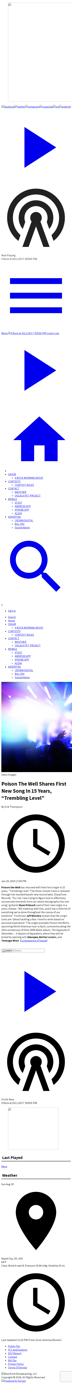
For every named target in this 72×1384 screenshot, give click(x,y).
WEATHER (20, 492)
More (4, 1166)
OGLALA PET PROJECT (28, 495)
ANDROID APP (23, 506)
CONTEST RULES (24, 485)
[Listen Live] (36, 145)
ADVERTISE (14, 517)
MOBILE (12, 499)
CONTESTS (14, 481)
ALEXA (18, 513)
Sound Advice (22, 527)
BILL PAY (19, 524)
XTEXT (18, 502)
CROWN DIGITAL (24, 520)
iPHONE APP (22, 510)
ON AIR (12, 474)
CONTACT (13, 488)
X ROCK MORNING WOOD (29, 478)
